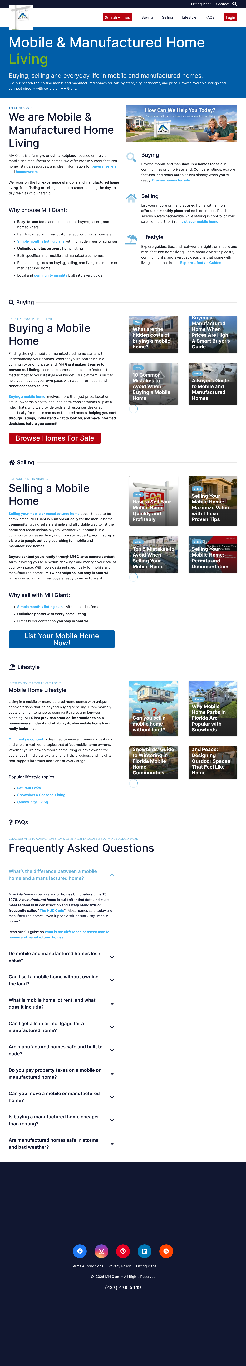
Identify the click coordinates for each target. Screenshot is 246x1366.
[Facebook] (80, 1251)
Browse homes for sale (171, 180)
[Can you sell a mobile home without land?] (153, 708)
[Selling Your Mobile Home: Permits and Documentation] (213, 554)
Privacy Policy (119, 1266)
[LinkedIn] (144, 1251)
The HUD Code (52, 910)
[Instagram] (101, 1251)
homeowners (27, 172)
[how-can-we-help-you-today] (181, 123)
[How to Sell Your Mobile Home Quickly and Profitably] (153, 501)
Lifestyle (152, 237)
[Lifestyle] (133, 239)
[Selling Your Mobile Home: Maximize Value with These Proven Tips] (213, 501)
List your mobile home (199, 221)
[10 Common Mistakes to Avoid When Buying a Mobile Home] (153, 384)
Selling (150, 196)
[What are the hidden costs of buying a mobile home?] (153, 334)
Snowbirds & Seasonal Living (41, 795)
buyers (97, 166)
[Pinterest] (123, 1251)
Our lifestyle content (26, 739)
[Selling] (133, 198)
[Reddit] (166, 1251)
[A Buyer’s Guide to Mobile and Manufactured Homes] (213, 384)
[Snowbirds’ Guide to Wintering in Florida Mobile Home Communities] (153, 762)
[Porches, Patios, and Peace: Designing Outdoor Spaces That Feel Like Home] (213, 762)
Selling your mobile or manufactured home (44, 514)
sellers (111, 166)
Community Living (32, 802)
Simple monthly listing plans (40, 241)
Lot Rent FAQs (29, 788)
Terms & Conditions (87, 1266)
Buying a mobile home (27, 397)
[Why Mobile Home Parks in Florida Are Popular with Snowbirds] (213, 708)
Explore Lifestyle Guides (200, 263)
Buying (150, 155)
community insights (50, 275)
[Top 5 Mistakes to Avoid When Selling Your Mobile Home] (153, 554)
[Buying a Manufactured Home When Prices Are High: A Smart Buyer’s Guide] (213, 334)
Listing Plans (146, 1266)
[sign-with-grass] (21, 17)
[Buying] (133, 157)
